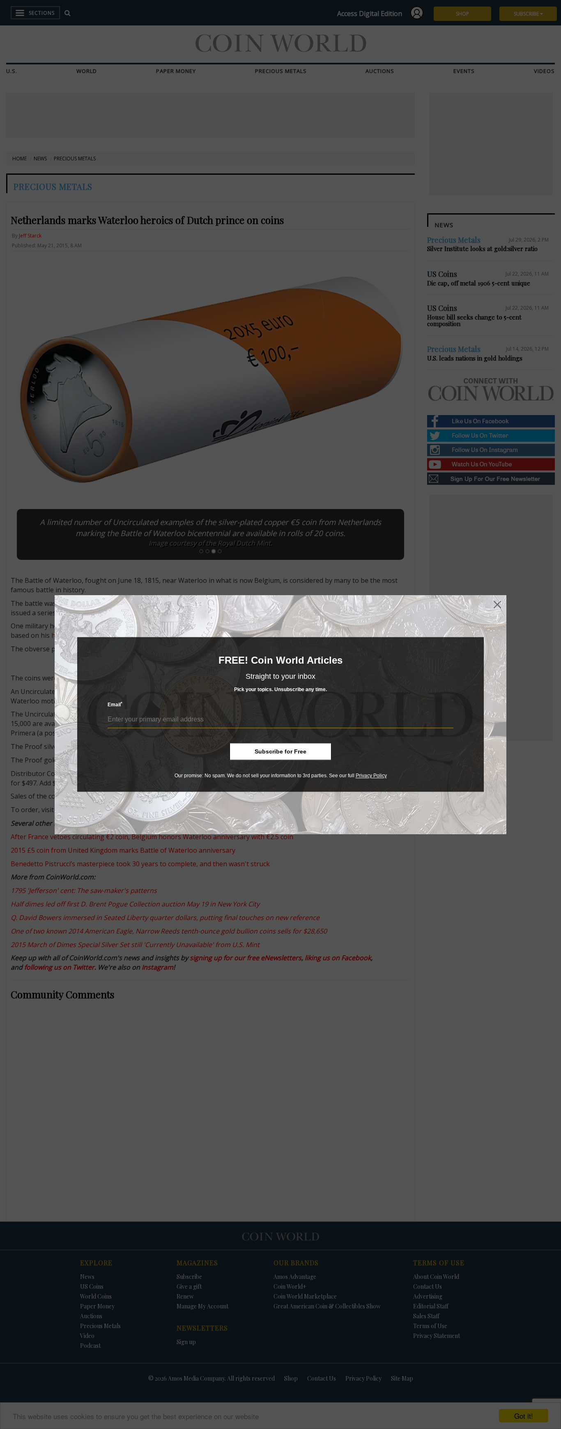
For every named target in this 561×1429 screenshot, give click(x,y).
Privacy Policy (371, 775)
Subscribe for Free (280, 751)
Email (115, 705)
